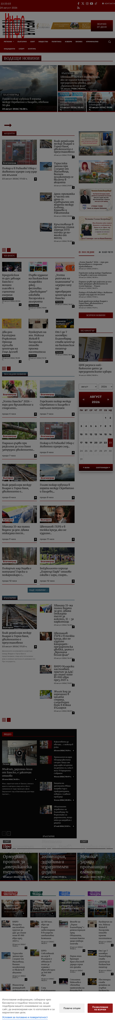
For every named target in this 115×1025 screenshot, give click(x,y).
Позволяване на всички (100, 1008)
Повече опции (71, 1008)
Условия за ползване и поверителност (25, 1017)
